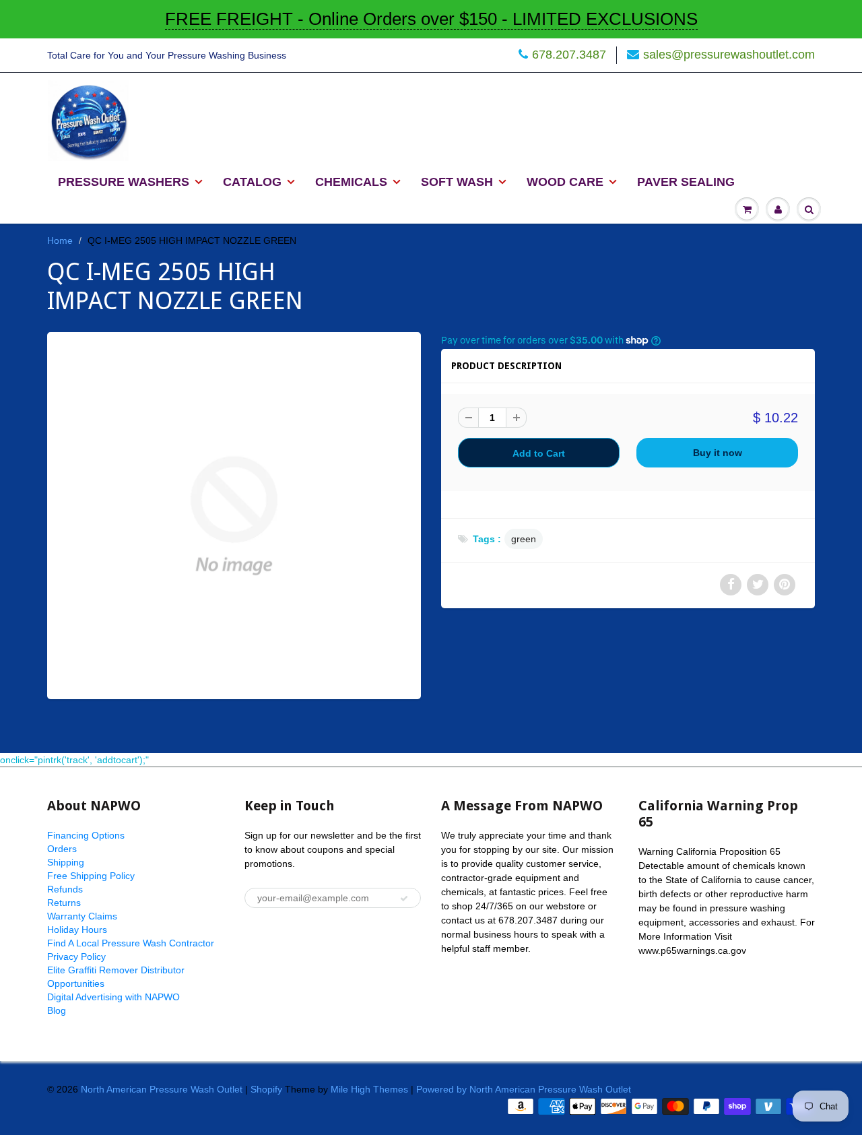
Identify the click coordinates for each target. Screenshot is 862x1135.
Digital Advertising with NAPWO (113, 997)
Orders (62, 848)
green (523, 538)
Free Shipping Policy (91, 875)
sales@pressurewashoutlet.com (729, 54)
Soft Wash (457, 182)
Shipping (65, 862)
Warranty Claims (82, 916)
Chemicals (351, 182)
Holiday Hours (77, 929)
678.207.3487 (569, 54)
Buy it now (717, 452)
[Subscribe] (404, 898)
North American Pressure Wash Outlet (161, 1089)
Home (60, 240)
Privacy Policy (76, 956)
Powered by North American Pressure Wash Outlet (523, 1089)
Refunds (65, 889)
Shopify (266, 1089)
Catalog (252, 182)
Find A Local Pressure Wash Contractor (130, 943)
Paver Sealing (686, 182)
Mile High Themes (369, 1089)
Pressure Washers (123, 182)
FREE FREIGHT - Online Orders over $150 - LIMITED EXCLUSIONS (431, 19)
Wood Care (565, 182)
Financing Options (86, 835)
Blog (56, 1010)
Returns (64, 902)
